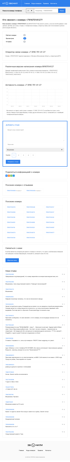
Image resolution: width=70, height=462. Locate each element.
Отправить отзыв (13, 161)
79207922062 (9, 274)
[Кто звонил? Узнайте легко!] (12, 3)
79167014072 (30, 212)
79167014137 (50, 212)
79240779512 (9, 387)
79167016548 (33, 190)
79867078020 (9, 372)
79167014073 (11, 232)
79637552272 (9, 289)
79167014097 (50, 227)
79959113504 (9, 296)
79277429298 (9, 379)
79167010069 (14, 190)
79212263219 (9, 304)
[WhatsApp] (11, 176)
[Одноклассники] (9, 176)
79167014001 (11, 222)
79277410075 (9, 315)
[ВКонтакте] (6, 176)
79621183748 (9, 394)
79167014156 (11, 237)
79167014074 (11, 207)
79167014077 (50, 232)
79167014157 (50, 207)
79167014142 (50, 217)
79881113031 (9, 402)
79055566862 (9, 346)
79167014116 (11, 227)
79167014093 (11, 212)
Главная (27, 3)
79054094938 (9, 409)
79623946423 (9, 364)
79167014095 (30, 222)
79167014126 (11, 217)
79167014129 (30, 217)
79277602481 (9, 325)
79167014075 (30, 232)
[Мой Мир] (14, 176)
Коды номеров (36, 3)
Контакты (53, 3)
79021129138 (9, 338)
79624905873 (9, 355)
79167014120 (30, 227)
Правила (46, 3)
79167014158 (30, 237)
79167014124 (50, 222)
